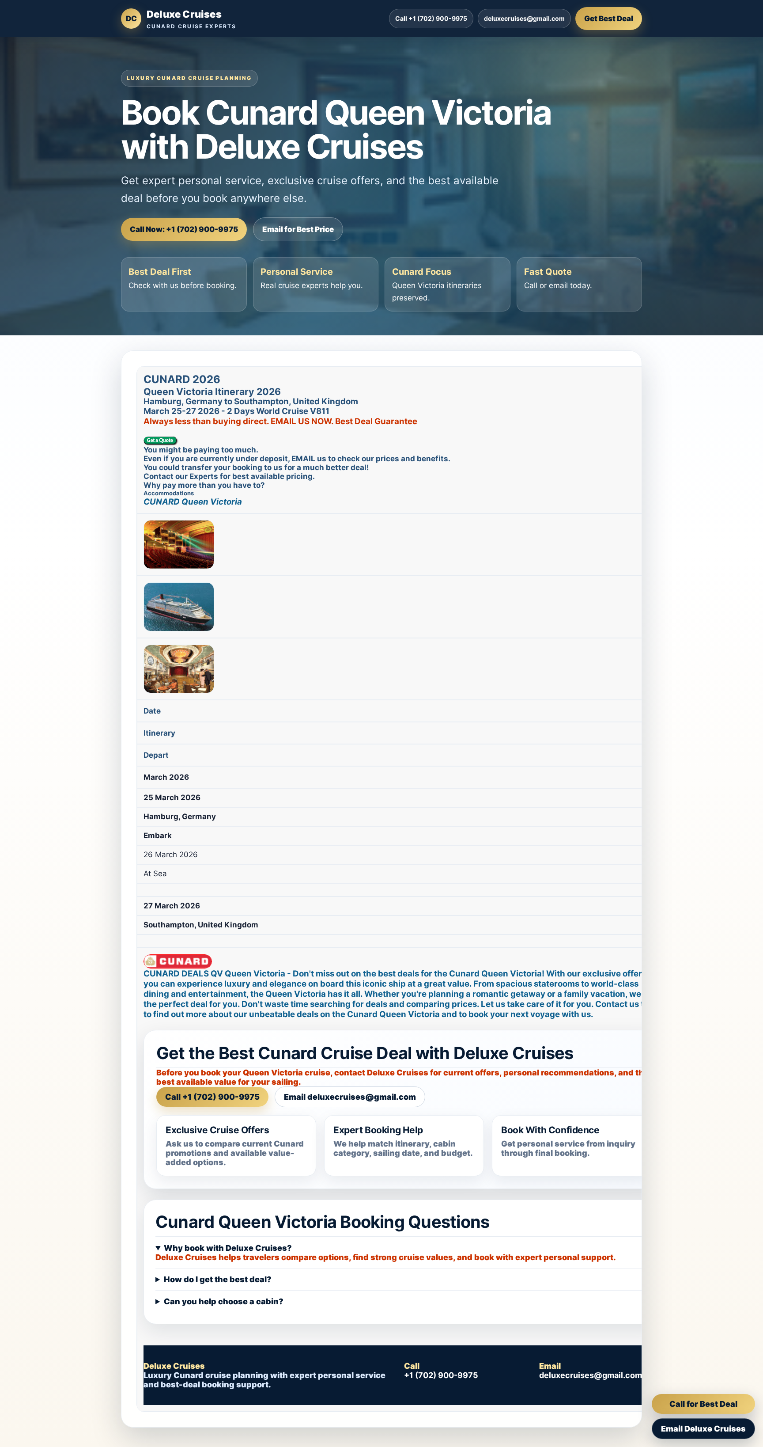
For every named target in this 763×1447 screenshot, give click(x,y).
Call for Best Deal (703, 1404)
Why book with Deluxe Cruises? (228, 1248)
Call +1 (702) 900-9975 (431, 18)
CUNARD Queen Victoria (193, 502)
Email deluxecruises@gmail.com (350, 1096)
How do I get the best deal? (218, 1279)
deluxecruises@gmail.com (524, 18)
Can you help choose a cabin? (223, 1301)
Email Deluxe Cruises (703, 1428)
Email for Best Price (298, 229)
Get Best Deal (608, 18)
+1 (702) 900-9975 (441, 1375)
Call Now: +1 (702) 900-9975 (184, 229)
